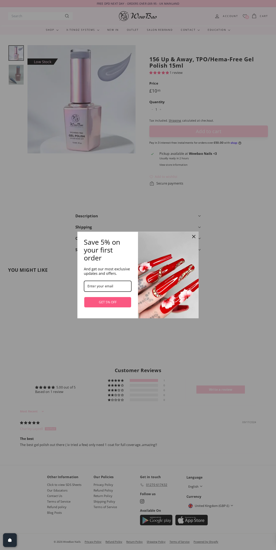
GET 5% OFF (108, 302)
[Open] (10, 540)
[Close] (194, 236)
